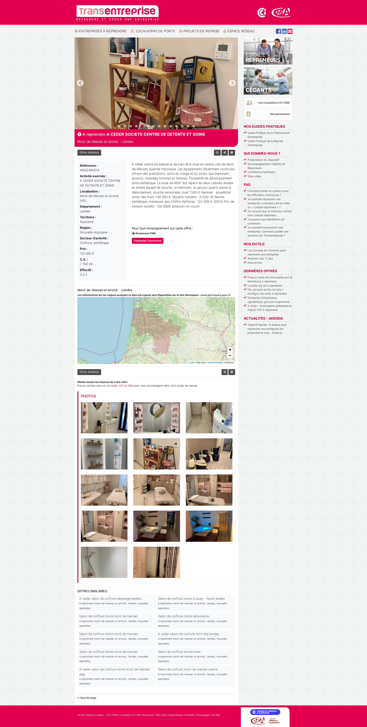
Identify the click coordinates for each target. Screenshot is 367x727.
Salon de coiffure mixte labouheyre (193, 620)
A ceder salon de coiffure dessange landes (114, 603)
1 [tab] (119, 126)
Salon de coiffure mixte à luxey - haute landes (193, 603)
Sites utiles (254, 176)
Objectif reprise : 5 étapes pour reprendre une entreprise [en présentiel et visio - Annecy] (267, 328)
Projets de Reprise (201, 31)
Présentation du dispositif (263, 159)
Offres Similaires (89, 152)
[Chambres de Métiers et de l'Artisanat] (281, 12)
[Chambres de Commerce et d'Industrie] (262, 12)
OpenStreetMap (215, 362)
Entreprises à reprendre (102, 31)
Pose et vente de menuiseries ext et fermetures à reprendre (270, 279)
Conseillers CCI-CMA (130, 715)
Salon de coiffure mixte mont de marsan (114, 620)
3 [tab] (130, 126)
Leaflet (191, 362)
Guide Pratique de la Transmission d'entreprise (269, 134)
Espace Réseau (240, 31)
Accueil (81, 715)
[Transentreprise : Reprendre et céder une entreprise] (117, 12)
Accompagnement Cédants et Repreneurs (266, 166)
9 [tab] (165, 126)
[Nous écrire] (289, 32)
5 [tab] (142, 126)
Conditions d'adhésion (261, 172)
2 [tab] (125, 126)
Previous (80, 83)
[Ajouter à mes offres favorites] (217, 153)
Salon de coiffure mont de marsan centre (193, 673)
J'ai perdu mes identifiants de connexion (266, 221)
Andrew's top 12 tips (260, 258)
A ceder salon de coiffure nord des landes (193, 638)
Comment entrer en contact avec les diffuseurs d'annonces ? (268, 193)
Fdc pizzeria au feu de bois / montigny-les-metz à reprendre (267, 291)
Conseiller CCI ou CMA (119, 385)
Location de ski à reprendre (265, 285)
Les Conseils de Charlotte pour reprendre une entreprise (267, 252)
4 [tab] (136, 126)
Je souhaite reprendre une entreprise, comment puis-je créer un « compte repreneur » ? (269, 203)
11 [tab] (176, 126)
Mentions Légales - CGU (98, 715)
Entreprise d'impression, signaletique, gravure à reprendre (268, 299)
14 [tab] (194, 126)
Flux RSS (215, 715)
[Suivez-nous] (278, 32)
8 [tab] (159, 126)
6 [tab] (148, 126)
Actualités (190, 715)
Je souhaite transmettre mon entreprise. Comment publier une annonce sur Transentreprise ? (268, 231)
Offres (115, 715)
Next (232, 83)
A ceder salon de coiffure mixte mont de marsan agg (114, 676)
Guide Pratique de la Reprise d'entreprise (265, 143)
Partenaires (148, 715)
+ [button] (230, 349)
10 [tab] (171, 126)
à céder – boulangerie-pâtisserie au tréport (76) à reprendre (270, 307)
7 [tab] (153, 126)
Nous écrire (255, 262)
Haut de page (88, 697)
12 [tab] (182, 126)
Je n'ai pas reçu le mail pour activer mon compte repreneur (270, 213)
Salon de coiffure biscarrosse (193, 656)
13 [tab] (188, 126)
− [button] (230, 355)
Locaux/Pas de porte (155, 31)
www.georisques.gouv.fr (216, 294)
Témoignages (203, 715)
